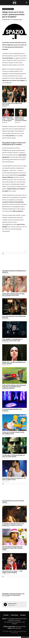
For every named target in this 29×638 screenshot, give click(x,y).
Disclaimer (23, 615)
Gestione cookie (25, 636)
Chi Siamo (6, 615)
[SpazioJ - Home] (14, 2)
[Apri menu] (26, 2)
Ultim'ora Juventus (8, 8)
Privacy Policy (14, 615)
